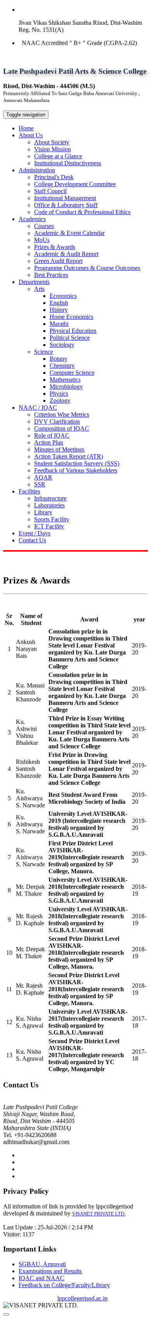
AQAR (43, 477)
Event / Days (34, 533)
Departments (34, 282)
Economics (63, 296)
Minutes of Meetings (59, 449)
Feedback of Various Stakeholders (75, 470)
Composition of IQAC (61, 428)
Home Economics (71, 316)
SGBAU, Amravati (42, 1264)
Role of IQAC (51, 435)
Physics (59, 393)
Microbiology (66, 386)
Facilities (29, 491)
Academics (32, 219)
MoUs (42, 240)
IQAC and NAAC (41, 1278)
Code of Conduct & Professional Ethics (82, 212)
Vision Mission (52, 149)
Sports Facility (51, 519)
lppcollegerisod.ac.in (82, 1298)
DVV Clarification (57, 421)
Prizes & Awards (54, 247)
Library (43, 512)
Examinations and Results (50, 1271)
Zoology (60, 400)
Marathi (59, 323)
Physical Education (73, 330)
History (59, 309)
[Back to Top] (6, 1314)
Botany (58, 358)
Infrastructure (50, 498)
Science (43, 351)
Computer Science (72, 372)
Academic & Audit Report (66, 254)
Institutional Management (65, 198)
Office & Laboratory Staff (66, 205)
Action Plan (48, 442)
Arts (39, 289)
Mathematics (65, 379)
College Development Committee (75, 184)
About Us (31, 135)
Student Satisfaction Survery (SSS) (76, 463)
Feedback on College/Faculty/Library (64, 1285)
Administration (37, 170)
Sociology (62, 344)
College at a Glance (58, 156)
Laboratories (49, 505)
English (59, 302)
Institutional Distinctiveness (67, 163)
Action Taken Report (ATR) (68, 456)
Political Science (70, 337)
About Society (51, 142)
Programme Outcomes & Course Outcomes (87, 268)
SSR (39, 484)
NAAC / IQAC (38, 407)
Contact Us (32, 540)
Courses (44, 226)
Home (26, 128)
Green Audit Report (58, 261)
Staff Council (50, 191)
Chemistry (62, 365)
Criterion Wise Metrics (61, 414)
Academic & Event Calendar (69, 233)
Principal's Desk (54, 177)
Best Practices (51, 275)
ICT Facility (49, 526)
